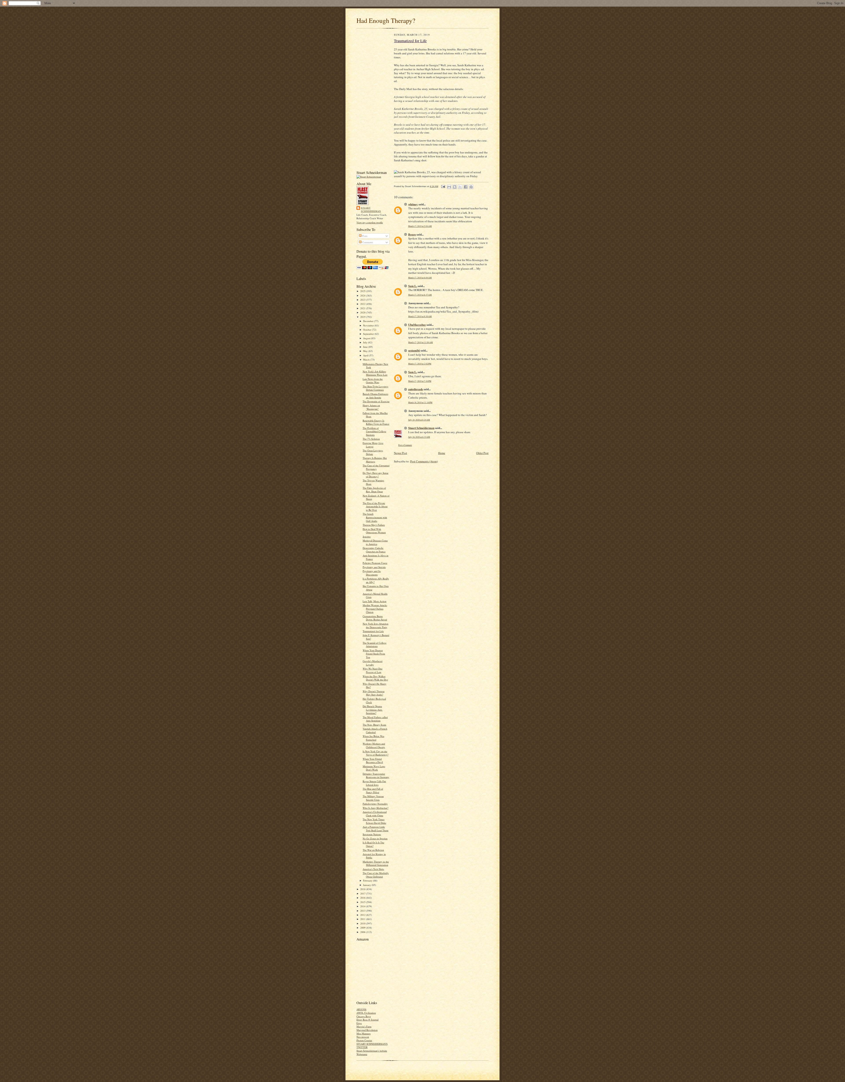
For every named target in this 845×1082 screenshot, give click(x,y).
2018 (363, 889)
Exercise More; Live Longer (373, 444)
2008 (363, 932)
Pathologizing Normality (375, 803)
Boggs (412, 234)
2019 (363, 316)
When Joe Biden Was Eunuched (373, 737)
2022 (363, 303)
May (365, 351)
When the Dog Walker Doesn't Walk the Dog (375, 678)
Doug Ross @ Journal (367, 1019)
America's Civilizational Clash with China (375, 813)
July (365, 342)
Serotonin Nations (372, 834)
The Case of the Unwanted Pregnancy (376, 467)
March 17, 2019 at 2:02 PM (419, 363)
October (367, 329)
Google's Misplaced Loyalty (372, 662)
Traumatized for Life (373, 631)
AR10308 (361, 1009)
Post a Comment (405, 445)
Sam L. (412, 286)
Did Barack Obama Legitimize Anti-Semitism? (373, 710)
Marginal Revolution (367, 1030)
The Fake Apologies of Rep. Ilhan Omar (374, 489)
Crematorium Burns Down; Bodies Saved (375, 618)
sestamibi (414, 350)
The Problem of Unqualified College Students (374, 431)
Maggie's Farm (363, 1026)
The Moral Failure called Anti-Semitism (375, 719)
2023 (363, 299)
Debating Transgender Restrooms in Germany (376, 775)
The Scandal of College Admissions (374, 644)
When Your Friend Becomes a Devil (373, 760)
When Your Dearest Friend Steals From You (374, 654)
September (369, 333)
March (366, 359)
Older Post (482, 453)
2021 (363, 308)
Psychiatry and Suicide (374, 567)
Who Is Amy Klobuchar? (375, 808)
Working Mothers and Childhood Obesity (374, 745)
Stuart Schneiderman (371, 209)
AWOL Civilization (366, 1012)
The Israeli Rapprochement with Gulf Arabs (375, 517)
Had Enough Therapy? (385, 20)
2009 (363, 927)
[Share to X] (460, 187)
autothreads (415, 389)
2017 (363, 893)
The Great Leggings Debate (373, 452)
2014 (363, 906)
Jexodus (367, 536)
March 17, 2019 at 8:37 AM (420, 294)
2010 (363, 923)
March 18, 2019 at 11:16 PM (420, 402)
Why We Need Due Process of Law (372, 670)
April (366, 355)
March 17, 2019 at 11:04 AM (420, 342)
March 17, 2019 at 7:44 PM (419, 381)
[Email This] (449, 187)
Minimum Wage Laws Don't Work (374, 768)
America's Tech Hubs (373, 869)
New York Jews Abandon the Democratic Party (375, 625)
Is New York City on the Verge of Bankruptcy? (375, 753)
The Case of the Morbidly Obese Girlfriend (376, 874)
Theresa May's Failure (374, 524)
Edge (359, 1023)
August (367, 338)
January (367, 885)
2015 (363, 902)
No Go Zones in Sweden (375, 838)
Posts (364, 235)
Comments (367, 242)
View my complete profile (369, 222)
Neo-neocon (362, 1036)
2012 (363, 914)
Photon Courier (364, 1040)
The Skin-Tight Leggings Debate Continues (375, 388)
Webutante (361, 1054)
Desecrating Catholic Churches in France (374, 549)
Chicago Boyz (363, 1016)
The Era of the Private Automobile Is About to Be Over (375, 506)
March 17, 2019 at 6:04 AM (420, 277)
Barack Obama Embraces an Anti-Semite (375, 395)
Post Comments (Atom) (424, 461)
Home (441, 453)
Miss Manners (363, 1033)
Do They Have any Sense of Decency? (375, 474)
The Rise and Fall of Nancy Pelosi (373, 790)
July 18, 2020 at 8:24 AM (419, 419)
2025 (363, 291)
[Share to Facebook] (465, 187)
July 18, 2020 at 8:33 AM (419, 437)
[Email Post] (443, 186)
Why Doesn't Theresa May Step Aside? (373, 693)
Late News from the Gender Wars (373, 380)
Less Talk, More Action (374, 601)
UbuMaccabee (417, 324)
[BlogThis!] (454, 187)
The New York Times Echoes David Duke (374, 821)
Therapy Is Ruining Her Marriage (375, 459)
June (365, 346)
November (369, 325)
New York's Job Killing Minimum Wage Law (375, 373)
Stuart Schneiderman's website (371, 1050)
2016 (363, 897)
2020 (363, 312)
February (368, 880)
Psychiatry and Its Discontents (372, 572)
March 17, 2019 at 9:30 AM (420, 316)
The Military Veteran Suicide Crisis (373, 798)
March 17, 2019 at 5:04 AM (420, 226)
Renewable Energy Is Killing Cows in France (376, 422)
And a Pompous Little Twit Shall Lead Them (375, 828)
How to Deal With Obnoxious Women (374, 530)
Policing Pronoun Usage (375, 563)
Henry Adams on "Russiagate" (371, 407)
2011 (363, 919)
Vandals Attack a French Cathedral (375, 730)
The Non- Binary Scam (374, 724)
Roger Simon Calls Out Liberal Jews (374, 783)
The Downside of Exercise (376, 401)
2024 (363, 295)
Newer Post (400, 453)
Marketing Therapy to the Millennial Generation (376, 863)
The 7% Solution (371, 438)
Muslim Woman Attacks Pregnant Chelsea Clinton (375, 609)
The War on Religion (373, 850)
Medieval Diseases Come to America (375, 542)
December (368, 321)
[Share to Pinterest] (471, 187)
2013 (363, 910)
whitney (413, 204)
